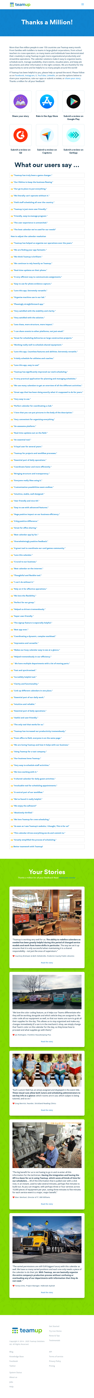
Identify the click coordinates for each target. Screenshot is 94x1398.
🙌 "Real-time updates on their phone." (29, 270)
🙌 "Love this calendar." (22, 555)
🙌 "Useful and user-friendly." (24, 717)
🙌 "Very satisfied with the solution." (28, 317)
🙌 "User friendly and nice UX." (25, 501)
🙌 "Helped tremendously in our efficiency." (31, 656)
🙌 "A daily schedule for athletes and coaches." (32, 358)
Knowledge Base (16, 1356)
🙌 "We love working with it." (24, 772)
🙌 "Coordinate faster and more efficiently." (31, 467)
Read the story (47, 1041)
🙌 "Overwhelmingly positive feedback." (29, 541)
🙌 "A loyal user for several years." (26, 446)
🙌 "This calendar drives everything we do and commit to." (38, 833)
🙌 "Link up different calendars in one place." (32, 690)
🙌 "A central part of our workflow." (27, 792)
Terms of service (56, 1356)
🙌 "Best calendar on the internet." (27, 568)
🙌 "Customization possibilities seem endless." (32, 487)
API (50, 1351)
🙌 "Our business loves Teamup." (26, 758)
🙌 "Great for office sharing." (24, 528)
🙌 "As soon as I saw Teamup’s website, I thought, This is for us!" (40, 826)
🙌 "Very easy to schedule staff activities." (30, 765)
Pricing (52, 1366)
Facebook (19, 75)
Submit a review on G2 (20, 151)
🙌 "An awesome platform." (23, 426)
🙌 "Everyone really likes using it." (26, 480)
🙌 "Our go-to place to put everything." (29, 189)
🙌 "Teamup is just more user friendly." (29, 209)
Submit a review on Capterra (47, 151)
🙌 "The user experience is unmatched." (29, 222)
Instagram (30, 75)
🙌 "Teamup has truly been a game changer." (31, 175)
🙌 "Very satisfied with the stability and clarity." (33, 311)
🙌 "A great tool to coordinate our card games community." (38, 548)
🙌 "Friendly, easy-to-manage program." (29, 216)
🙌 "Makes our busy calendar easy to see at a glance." (35, 650)
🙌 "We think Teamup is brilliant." (26, 256)
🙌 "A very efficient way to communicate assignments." (36, 277)
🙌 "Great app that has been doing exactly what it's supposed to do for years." (47, 392)
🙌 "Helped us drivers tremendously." (28, 609)
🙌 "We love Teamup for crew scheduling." (30, 819)
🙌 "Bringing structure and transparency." (30, 473)
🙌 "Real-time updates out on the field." (29, 433)
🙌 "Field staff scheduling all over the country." (32, 202)
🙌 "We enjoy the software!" (24, 806)
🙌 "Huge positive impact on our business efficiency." (35, 514)
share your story (72, 78)
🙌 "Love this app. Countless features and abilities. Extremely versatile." (44, 351)
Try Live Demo (55, 1331)
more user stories (67, 877)
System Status (15, 1372)
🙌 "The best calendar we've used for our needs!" (33, 229)
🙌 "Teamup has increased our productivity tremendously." (38, 731)
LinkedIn (51, 75)
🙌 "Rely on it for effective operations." (29, 589)
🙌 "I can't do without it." (22, 582)
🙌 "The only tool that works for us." (27, 724)
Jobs (11, 1382)
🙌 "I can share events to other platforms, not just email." (37, 331)
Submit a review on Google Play (73, 117)
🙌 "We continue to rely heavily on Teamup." (31, 263)
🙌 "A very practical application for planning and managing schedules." (44, 378)
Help (11, 1386)
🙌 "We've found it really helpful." (26, 799)
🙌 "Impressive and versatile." (25, 643)
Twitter (12, 1366)
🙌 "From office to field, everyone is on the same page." (36, 738)
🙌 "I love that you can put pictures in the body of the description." (42, 412)
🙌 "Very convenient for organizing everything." (33, 419)
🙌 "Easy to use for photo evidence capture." (31, 283)
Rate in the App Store (47, 116)
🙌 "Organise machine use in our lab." (28, 297)
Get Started (54, 1326)
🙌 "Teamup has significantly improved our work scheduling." (39, 372)
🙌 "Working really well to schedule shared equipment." (37, 345)
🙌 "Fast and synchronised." (23, 670)
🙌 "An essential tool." (21, 439)
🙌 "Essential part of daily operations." (28, 460)
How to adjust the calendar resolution (28, 236)
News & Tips (54, 1335)
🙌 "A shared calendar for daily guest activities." (33, 778)
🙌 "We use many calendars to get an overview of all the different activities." (46, 385)
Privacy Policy (55, 1361)
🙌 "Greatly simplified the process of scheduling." (33, 840)
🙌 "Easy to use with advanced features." (29, 507)
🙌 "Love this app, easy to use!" (25, 365)
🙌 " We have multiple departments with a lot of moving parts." (40, 663)
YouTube (42, 75)
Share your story (20, 116)
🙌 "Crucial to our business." (24, 561)
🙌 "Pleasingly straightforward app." (27, 304)
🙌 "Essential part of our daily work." (28, 697)
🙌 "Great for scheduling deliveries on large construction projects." (42, 338)
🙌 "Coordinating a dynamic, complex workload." (33, 636)
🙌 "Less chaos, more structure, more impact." (32, 324)
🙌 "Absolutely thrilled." (22, 812)
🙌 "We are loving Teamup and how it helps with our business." (40, 745)
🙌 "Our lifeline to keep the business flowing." (32, 182)
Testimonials (54, 1340)
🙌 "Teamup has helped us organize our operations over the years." (42, 243)
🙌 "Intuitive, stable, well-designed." (27, 494)
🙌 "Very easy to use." (21, 399)
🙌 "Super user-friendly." (22, 616)
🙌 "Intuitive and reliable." (23, 704)
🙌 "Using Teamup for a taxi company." (29, 751)
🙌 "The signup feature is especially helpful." (31, 622)
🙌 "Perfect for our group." (23, 602)
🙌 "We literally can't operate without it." (30, 195)
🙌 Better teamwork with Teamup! (27, 846)
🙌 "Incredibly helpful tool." (24, 677)
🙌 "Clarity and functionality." (25, 684)
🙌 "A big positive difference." (24, 521)
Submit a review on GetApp (73, 151)
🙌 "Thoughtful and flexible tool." (26, 575)
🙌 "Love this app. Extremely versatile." (29, 290)
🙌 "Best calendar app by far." (24, 534)
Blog (11, 1351)
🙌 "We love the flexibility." (23, 595)
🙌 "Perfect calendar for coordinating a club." (32, 406)
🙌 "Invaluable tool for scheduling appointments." (34, 785)
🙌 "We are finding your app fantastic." (29, 250)
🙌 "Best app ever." (19, 629)
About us (13, 1377)
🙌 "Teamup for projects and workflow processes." (34, 453)
